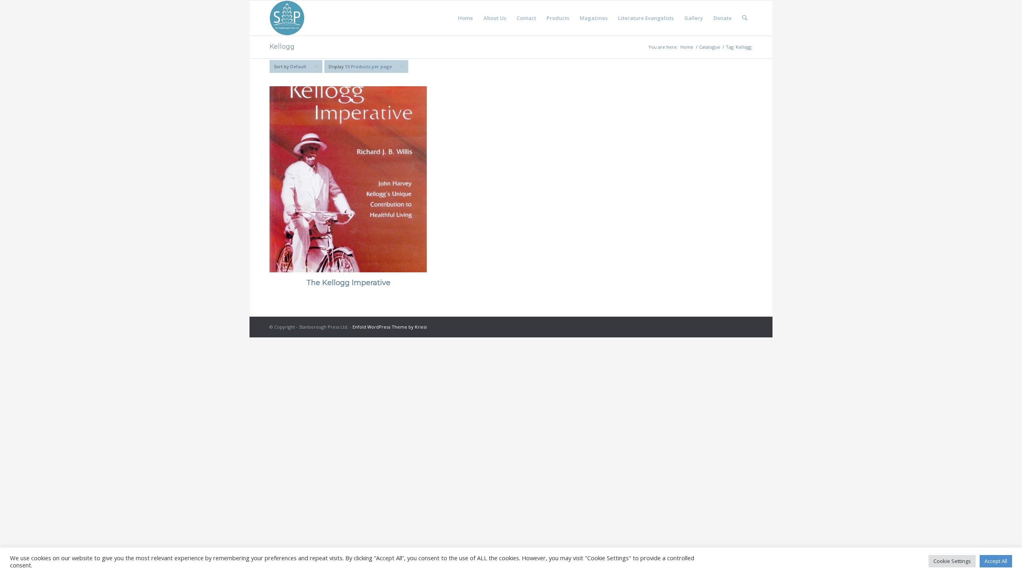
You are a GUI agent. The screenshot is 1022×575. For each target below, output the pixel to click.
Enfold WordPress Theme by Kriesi (390, 327)
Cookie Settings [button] (952, 561)
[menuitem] (465, 18)
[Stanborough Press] (287, 18)
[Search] (745, 18)
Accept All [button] (995, 561)
